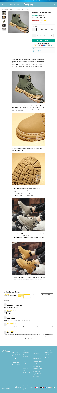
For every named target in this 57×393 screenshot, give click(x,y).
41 (48, 35)
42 (51, 35)
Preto (46, 29)
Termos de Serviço (25, 369)
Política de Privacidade (25, 355)
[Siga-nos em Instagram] (48, 357)
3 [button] (28, 338)
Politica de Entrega (25, 359)
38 (37, 35)
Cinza (34, 29)
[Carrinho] (54, 4)
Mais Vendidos (26, 372)
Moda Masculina (12, 9)
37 (33, 35)
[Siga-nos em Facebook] (45, 357)
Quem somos (26, 352)
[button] (20, 294)
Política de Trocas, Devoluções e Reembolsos (26, 364)
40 (44, 35)
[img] (10, 304)
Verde (51, 29)
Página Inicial (5, 9)
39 (40, 35)
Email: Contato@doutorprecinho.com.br (16, 364)
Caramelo (40, 29)
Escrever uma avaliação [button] (47, 294)
